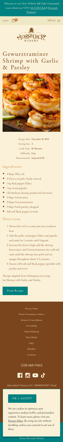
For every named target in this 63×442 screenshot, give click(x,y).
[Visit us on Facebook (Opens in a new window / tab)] (20, 376)
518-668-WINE (41, 385)
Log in (6, 20)
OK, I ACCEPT (22, 398)
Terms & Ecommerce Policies (31, 314)
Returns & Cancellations (31, 320)
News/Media (31, 337)
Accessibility (31, 325)
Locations (31, 354)
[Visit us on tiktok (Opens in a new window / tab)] (43, 376)
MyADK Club (38, 8)
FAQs (31, 343)
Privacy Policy (31, 308)
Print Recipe (15, 291)
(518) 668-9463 (31, 365)
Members (31, 349)
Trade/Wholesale (31, 331)
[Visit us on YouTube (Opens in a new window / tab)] (35, 376)
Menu (51, 20)
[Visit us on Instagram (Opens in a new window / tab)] (28, 376)
